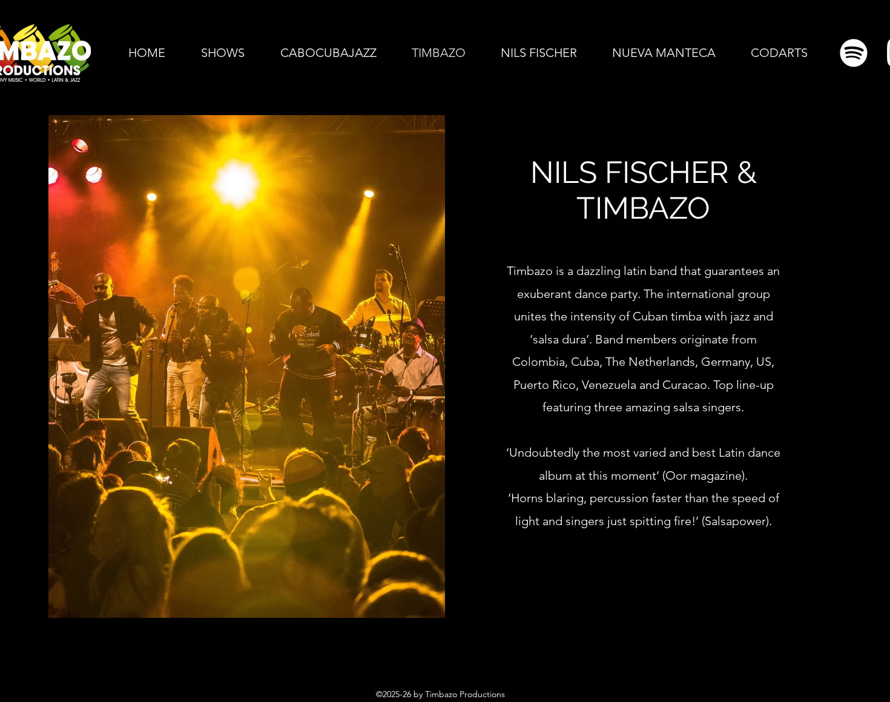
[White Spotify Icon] (853, 52)
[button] (222, 53)
